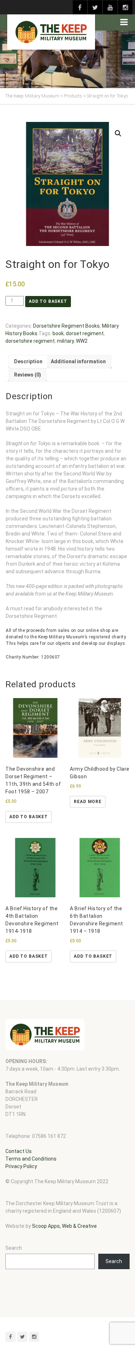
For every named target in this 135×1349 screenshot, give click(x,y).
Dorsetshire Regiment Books (66, 326)
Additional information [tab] (78, 361)
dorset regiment (85, 333)
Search (13, 1248)
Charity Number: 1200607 (33, 657)
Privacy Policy (21, 1166)
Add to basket (48, 301)
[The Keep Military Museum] (51, 32)
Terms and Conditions (31, 1159)
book (58, 333)
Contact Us (18, 1151)
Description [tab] (28, 361)
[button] (118, 133)
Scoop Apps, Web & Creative (64, 1226)
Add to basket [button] (28, 816)
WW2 (81, 341)
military (65, 341)
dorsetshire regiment (30, 341)
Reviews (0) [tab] (27, 375)
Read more (88, 801)
